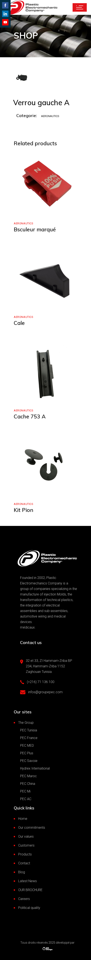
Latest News (27, 881)
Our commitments (31, 828)
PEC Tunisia (28, 730)
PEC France (28, 738)
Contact (24, 863)
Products (25, 854)
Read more (30, 211)
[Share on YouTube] (5, 22)
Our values (26, 836)
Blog (21, 872)
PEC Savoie (28, 761)
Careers (24, 899)
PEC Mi (25, 791)
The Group (26, 723)
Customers (26, 845)
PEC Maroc (28, 776)
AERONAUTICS (50, 116)
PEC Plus (26, 753)
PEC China (27, 784)
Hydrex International (35, 768)
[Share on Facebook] (5, 5)
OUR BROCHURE (30, 890)
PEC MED (27, 745)
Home (22, 819)
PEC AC (25, 799)
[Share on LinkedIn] (5, 14)
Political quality (29, 908)
